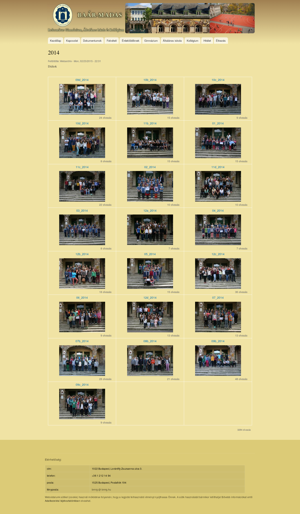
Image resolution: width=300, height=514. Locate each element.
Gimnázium (151, 40)
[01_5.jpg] (218, 157)
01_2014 (218, 123)
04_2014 (218, 210)
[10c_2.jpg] (218, 113)
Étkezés (221, 40)
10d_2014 (82, 123)
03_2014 (82, 210)
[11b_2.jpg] (150, 157)
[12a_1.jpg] (150, 244)
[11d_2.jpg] (218, 200)
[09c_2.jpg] (82, 418)
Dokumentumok (92, 40)
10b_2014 (150, 80)
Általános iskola (172, 40)
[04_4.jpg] (218, 244)
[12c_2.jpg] (218, 287)
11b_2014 (150, 123)
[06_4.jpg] (82, 331)
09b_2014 (217, 341)
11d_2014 (217, 167)
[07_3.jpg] (218, 331)
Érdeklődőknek (130, 40)
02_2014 (150, 167)
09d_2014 (82, 80)
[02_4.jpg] (150, 200)
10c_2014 (218, 80)
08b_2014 (150, 341)
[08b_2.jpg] (150, 374)
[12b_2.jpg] (82, 287)
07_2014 (218, 297)
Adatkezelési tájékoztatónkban (62, 500)
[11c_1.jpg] (82, 200)
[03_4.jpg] (82, 244)
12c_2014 (218, 254)
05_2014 (150, 254)
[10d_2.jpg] (82, 157)
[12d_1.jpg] (150, 331)
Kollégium (192, 40)
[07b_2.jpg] (82, 374)
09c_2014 (82, 384)
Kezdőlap (55, 40)
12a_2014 (150, 210)
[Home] (151, 18)
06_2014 (82, 297)
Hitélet (207, 40)
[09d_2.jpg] (82, 113)
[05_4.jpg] (150, 287)
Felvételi (112, 40)
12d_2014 (150, 297)
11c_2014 (82, 167)
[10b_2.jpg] (150, 113)
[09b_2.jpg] (218, 374)
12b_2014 (82, 254)
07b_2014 (82, 341)
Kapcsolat (72, 40)
